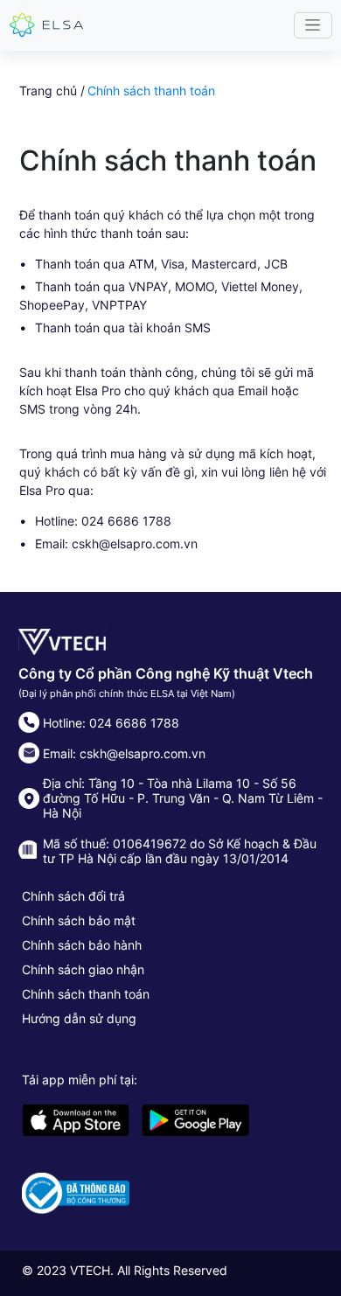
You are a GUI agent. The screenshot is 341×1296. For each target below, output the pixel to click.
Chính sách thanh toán (86, 993)
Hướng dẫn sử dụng (79, 1018)
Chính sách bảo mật (79, 920)
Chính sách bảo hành (82, 944)
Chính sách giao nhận (83, 969)
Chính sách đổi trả (73, 895)
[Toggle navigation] (313, 25)
